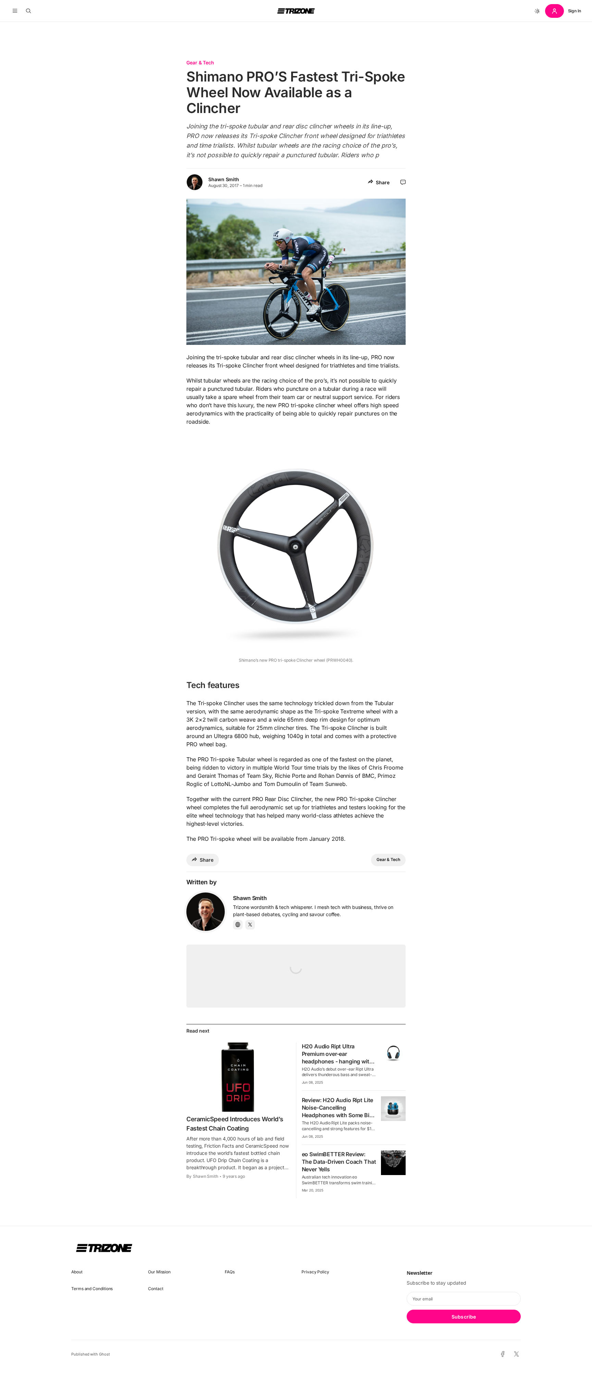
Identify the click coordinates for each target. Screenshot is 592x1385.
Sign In (574, 10)
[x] (516, 1354)
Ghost (104, 1354)
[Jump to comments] (403, 182)
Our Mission (159, 1271)
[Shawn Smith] (205, 912)
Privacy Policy (315, 1271)
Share (383, 182)
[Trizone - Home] (296, 10)
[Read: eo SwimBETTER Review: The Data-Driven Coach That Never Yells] (393, 1162)
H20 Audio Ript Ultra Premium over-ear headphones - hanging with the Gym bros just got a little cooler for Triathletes (338, 1061)
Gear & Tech (200, 62)
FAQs (230, 1271)
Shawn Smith (223, 179)
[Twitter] (250, 924)
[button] (15, 11)
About (77, 1271)
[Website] (238, 924)
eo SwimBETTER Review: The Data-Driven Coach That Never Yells (339, 1162)
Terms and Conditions (92, 1288)
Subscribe (464, 1317)
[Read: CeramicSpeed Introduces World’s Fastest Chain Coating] (238, 1077)
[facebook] (503, 1354)
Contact (155, 1288)
